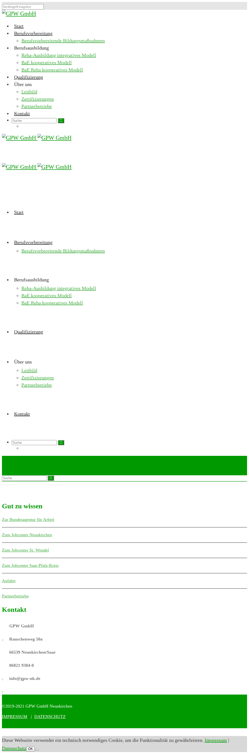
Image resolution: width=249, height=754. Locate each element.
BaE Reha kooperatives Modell (52, 69)
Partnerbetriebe (36, 106)
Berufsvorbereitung (33, 33)
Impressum (216, 740)
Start (19, 26)
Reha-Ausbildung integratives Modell (58, 55)
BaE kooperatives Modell (46, 62)
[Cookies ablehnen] (37, 750)
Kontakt (22, 113)
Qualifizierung (28, 77)
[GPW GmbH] (19, 13)
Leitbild (29, 91)
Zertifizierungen (37, 99)
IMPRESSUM (14, 716)
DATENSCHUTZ (50, 716)
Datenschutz (14, 748)
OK (30, 749)
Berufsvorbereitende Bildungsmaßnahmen (63, 40)
